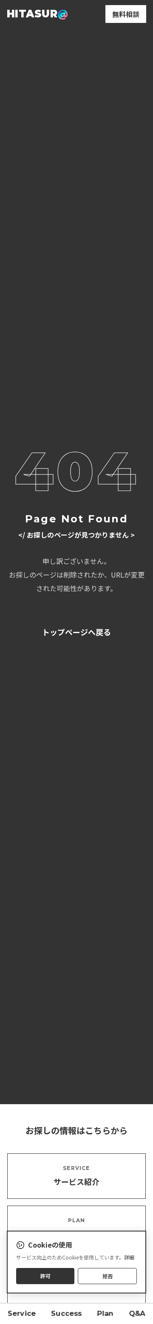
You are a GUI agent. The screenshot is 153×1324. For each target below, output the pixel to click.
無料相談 (125, 14)
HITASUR (37, 14)
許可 (45, 1275)
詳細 (129, 1257)
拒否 (107, 1275)
